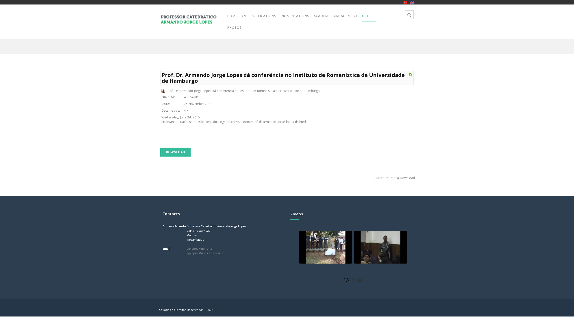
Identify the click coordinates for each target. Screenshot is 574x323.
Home (232, 16)
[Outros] (410, 74)
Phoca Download (402, 178)
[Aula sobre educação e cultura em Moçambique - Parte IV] (380, 247)
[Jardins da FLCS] (325, 247)
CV (244, 16)
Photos (234, 27)
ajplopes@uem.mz (199, 249)
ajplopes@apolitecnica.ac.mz (206, 253)
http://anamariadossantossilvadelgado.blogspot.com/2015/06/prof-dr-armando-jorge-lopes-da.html (233, 122)
